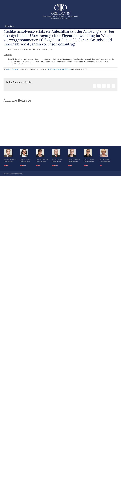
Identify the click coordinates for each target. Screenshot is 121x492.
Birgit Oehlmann (25, 160)
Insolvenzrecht (66, 69)
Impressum (6, 173)
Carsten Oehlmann (12, 69)
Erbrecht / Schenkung (54, 69)
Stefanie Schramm (74, 160)
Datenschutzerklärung (16, 173)
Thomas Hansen (57, 160)
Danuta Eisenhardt (42, 160)
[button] (60, 140)
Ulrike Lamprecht (89, 160)
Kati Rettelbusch (105, 160)
